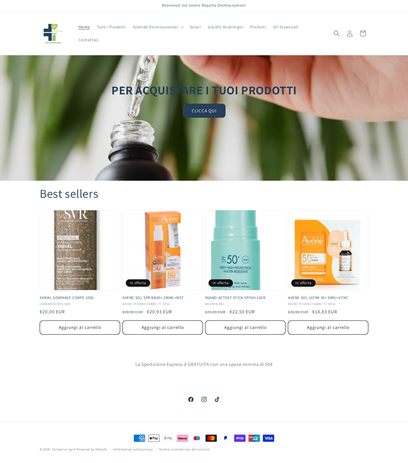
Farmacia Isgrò (64, 449)
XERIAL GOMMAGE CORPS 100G (67, 297)
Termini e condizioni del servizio (184, 449)
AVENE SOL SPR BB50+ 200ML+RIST (153, 297)
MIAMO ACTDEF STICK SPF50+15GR (235, 297)
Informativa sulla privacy (133, 449)
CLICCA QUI (204, 111)
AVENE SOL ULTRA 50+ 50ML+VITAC (318, 297)
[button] (157, 27)
